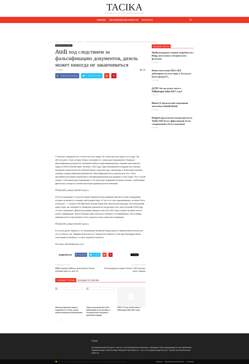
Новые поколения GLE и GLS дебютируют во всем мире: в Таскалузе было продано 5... (171, 73)
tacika (99, 362)
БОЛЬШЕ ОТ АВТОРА (88, 280)
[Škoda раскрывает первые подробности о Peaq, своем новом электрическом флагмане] (69, 295)
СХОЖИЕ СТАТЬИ (66, 280)
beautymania (116, 362)
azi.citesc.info (106, 362)
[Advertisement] (124, 32)
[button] (191, 20)
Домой (58, 42)
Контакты (147, 20)
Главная (101, 20)
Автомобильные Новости (123, 20)
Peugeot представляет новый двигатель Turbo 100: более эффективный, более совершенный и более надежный (172, 121)
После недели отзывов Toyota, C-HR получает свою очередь (125, 269)
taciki (123, 362)
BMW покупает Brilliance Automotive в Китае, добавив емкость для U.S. (75, 269)
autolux (81, 362)
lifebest (75, 362)
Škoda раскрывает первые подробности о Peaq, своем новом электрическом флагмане (68, 310)
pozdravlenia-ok (90, 362)
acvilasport (68, 362)
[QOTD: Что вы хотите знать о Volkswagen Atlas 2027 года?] (131, 295)
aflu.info (61, 362)
